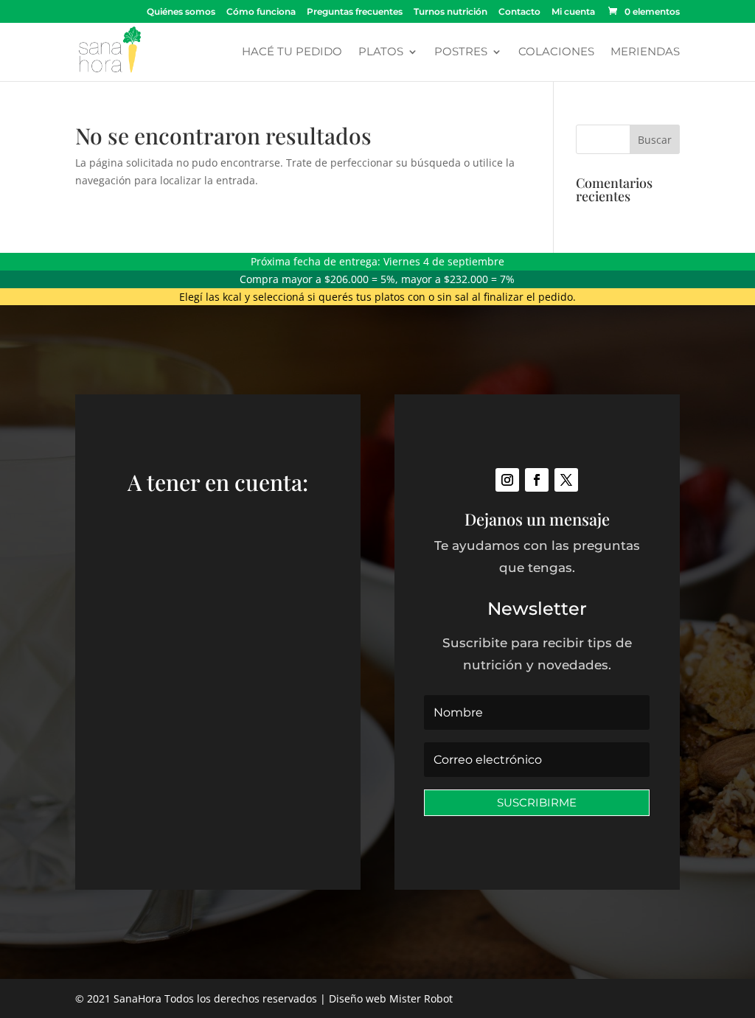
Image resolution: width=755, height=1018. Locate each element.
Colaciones (556, 52)
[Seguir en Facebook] (537, 480)
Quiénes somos (181, 12)
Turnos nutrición (450, 12)
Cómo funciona (261, 12)
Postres (460, 52)
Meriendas (645, 52)
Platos (380, 52)
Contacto (519, 12)
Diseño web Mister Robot (391, 998)
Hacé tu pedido (292, 52)
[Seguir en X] (566, 480)
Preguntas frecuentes (355, 12)
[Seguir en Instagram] (507, 480)
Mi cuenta (573, 12)
